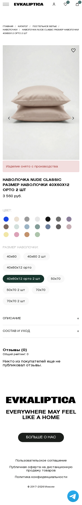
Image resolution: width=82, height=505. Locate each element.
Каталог (23, 26)
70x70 (40, 290)
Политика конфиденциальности (41, 477)
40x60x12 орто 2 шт (23, 278)
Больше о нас (41, 437)
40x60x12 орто (19, 267)
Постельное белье (45, 26)
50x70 (56, 278)
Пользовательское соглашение (41, 460)
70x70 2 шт (16, 301)
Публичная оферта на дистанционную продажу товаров (41, 469)
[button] (9, 118)
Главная (8, 26)
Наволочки (10, 30)
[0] (65, 4)
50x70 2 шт (16, 290)
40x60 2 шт (36, 256)
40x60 (12, 256)
